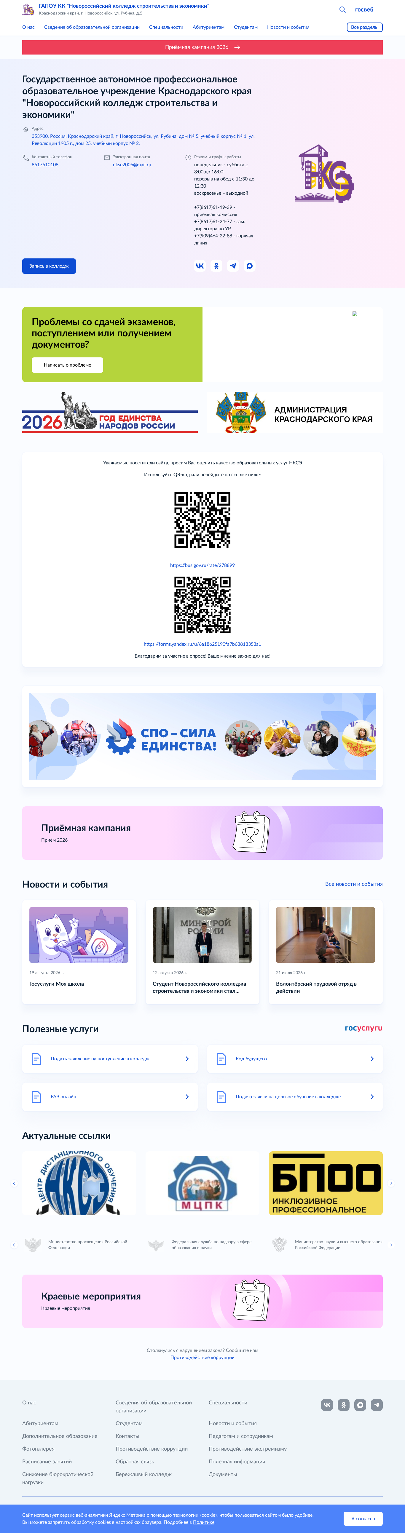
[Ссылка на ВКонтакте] (327, 1405)
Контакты (127, 1436)
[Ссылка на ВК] (200, 266)
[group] (79, 1183)
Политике (203, 1522)
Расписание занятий (47, 1462)
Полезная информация (237, 1462)
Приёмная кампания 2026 (196, 47)
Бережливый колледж (144, 1474)
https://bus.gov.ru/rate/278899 (202, 565)
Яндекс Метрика (127, 1515)
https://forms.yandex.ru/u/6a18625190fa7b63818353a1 (202, 644)
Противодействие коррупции (202, 1357)
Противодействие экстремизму (248, 1449)
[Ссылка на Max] (250, 266)
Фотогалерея (38, 1449)
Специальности (166, 27)
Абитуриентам (208, 27)
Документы (223, 1474)
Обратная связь (135, 1462)
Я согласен (363, 1518)
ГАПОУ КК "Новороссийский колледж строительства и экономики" (124, 6)
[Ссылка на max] (360, 1405)
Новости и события (288, 27)
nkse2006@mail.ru (132, 164)
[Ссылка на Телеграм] (233, 266)
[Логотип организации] (28, 9)
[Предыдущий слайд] (14, 1183)
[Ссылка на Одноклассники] (217, 266)
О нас (28, 27)
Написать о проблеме (67, 365)
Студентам (246, 27)
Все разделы (365, 27)
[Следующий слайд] (391, 1183)
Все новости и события (354, 884)
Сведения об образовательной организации (92, 27)
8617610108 (45, 164)
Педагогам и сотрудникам (241, 1436)
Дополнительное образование (60, 1436)
